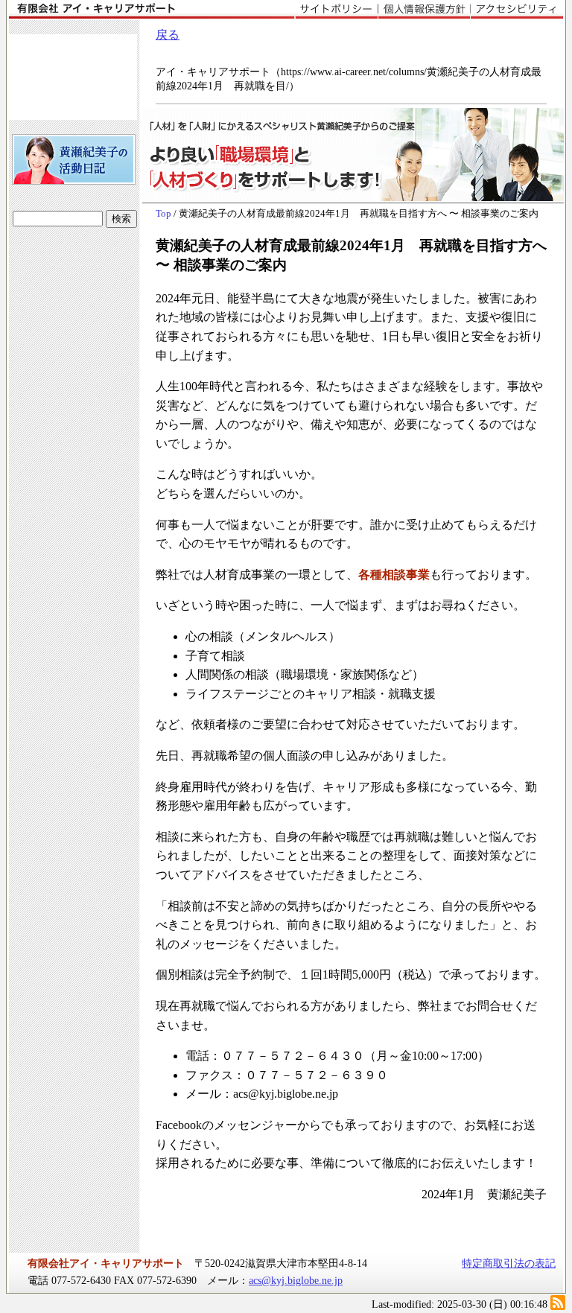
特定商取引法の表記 (509, 1263)
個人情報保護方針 (424, 9)
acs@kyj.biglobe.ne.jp (296, 1280)
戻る (167, 34)
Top (163, 214)
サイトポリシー (336, 9)
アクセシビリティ (516, 9)
